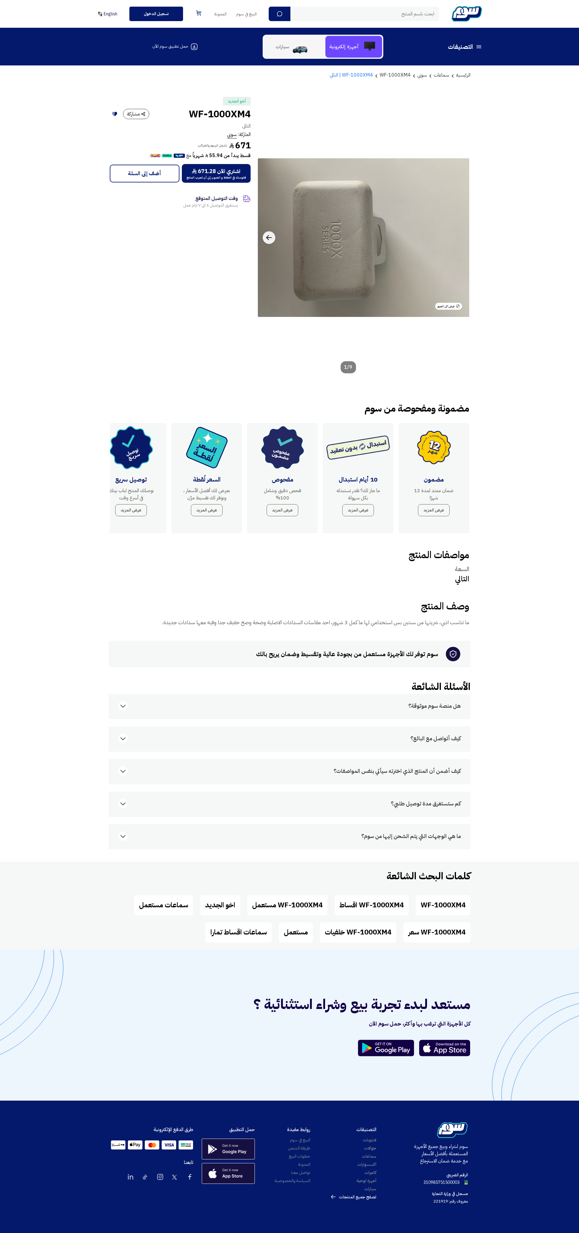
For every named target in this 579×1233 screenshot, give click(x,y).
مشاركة (133, 114)
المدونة (220, 14)
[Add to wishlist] (114, 114)
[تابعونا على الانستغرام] (160, 1177)
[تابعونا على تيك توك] (145, 1177)
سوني (232, 134)
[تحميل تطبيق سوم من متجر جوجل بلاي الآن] (388, 1048)
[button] (279, 14)
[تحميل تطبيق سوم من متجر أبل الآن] (444, 1048)
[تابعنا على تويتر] (175, 1177)
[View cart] (198, 13)
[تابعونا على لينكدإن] (130, 1177)
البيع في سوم (246, 14)
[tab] (353, 47)
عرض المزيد (433, 510)
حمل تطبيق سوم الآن (170, 46)
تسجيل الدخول (156, 14)
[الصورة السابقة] (458, 237)
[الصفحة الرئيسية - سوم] (466, 14)
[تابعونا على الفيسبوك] (189, 1177)
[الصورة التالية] (269, 237)
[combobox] (354, 14)
